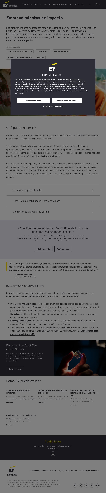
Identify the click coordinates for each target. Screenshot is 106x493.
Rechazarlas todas (33, 100)
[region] (53, 87)
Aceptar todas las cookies (67, 100)
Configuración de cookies (53, 106)
